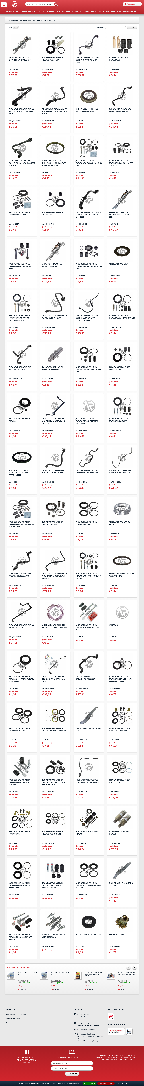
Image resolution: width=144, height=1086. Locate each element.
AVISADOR (113, 625)
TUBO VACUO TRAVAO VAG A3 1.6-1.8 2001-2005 (21, 626)
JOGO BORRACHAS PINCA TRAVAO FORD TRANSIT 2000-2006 (88, 627)
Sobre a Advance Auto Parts (15, 1014)
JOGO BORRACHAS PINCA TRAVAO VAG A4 (52, 213)
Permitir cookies (89, 1084)
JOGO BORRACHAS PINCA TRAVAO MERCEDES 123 (19, 729)
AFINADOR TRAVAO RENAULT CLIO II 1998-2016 (54, 936)
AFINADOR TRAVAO (117, 935)
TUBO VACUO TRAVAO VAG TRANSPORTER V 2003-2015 (87, 471)
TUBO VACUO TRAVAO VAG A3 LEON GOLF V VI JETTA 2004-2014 (54, 679)
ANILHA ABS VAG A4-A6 (118, 264)
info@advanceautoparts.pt (86, 1030)
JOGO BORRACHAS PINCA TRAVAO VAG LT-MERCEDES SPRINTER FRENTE (120, 679)
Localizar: (100, 27)
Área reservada (132, 4)
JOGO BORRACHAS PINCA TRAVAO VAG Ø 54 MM (19, 213)
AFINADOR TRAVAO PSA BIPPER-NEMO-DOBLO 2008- (20, 58)
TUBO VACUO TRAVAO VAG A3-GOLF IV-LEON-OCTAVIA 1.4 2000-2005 (88, 214)
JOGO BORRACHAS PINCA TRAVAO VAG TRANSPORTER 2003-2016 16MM (54, 885)
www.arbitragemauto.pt (130, 1057)
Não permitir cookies (106, 1084)
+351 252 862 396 (83, 1017)
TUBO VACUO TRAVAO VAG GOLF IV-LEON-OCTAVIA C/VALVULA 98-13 (87, 317)
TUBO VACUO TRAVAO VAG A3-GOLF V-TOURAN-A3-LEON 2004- (88, 59)
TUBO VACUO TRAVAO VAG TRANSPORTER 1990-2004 (120, 471)
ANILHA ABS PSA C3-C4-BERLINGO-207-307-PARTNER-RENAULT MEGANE (54, 163)
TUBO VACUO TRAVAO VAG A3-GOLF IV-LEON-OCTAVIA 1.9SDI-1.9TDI (21, 111)
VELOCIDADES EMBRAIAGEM (126, 11)
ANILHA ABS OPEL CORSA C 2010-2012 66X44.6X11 (87, 110)
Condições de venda (12, 1018)
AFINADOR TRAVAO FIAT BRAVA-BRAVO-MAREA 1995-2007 (121, 214)
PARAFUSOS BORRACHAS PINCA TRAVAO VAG (52, 368)
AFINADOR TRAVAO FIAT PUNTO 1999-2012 (52, 265)
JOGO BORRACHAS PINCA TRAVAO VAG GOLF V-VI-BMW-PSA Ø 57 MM (21, 524)
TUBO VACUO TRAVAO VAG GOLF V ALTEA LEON (20, 368)
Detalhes (120, 1084)
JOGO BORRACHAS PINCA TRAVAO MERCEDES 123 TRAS (54, 729)
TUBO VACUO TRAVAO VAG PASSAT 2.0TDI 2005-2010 (120, 110)
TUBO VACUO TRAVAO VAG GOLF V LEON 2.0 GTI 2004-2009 (55, 471)
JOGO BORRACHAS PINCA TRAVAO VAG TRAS (86, 523)
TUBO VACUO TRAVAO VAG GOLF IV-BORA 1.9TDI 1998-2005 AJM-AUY (22, 163)
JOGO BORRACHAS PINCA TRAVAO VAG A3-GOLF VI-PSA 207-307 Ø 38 (121, 163)
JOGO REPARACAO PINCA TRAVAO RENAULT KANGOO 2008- (20, 266)
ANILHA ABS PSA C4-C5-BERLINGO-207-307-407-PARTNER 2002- (18, 472)
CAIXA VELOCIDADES (13, 11)
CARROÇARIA (50, 11)
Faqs (7, 1022)
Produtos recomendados (18, 967)
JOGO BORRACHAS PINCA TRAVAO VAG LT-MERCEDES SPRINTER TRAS (53, 782)
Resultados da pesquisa (31, 21)
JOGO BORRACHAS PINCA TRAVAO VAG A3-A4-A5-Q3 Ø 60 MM (88, 369)
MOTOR (77, 11)
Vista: (10, 27)
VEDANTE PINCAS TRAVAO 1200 (88, 935)
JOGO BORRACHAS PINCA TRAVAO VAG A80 (52, 523)
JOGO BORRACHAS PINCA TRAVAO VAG (119, 58)
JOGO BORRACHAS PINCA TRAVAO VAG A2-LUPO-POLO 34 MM (89, 266)
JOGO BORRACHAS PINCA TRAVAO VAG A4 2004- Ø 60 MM (122, 316)
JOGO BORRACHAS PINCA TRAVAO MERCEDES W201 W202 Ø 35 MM (89, 885)
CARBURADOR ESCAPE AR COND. (32, 11)
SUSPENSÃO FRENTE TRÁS (105, 11)
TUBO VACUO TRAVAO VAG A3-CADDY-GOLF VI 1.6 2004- (55, 316)
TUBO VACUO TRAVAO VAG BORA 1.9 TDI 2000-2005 (87, 678)
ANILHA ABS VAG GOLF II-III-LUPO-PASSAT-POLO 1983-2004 (54, 626)
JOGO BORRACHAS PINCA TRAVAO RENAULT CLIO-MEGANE (19, 782)
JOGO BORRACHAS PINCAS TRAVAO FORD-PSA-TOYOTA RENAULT (20, 937)
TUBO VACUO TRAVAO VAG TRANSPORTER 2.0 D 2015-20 (87, 781)
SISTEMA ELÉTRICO (88, 11)
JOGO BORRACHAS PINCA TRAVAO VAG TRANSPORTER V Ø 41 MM (88, 575)
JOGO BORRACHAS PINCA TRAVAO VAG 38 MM (52, 58)
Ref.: (13, 69)
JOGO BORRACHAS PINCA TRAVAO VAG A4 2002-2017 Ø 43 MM (89, 163)
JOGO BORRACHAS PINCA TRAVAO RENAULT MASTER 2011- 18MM (87, 421)
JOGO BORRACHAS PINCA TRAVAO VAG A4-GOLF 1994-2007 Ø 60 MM (20, 885)
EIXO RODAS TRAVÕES (64, 11)
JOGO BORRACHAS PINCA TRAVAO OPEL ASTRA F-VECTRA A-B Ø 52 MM (21, 679)
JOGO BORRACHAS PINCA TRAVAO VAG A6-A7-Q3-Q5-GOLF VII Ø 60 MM (20, 317)
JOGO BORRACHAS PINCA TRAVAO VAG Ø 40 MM (119, 729)
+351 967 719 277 (83, 1023)
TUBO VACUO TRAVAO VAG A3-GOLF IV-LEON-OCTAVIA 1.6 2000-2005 (55, 421)
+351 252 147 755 (83, 1014)
